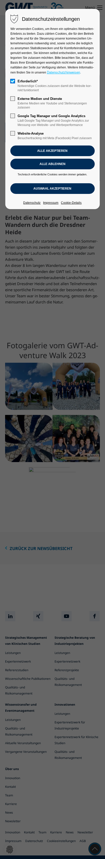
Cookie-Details (71, 203)
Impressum (50, 203)
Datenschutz (32, 203)
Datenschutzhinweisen (63, 72)
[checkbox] (12, 81)
